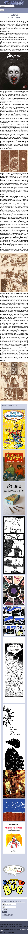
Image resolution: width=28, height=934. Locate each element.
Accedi (4, 911)
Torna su (26, 932)
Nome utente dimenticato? (8, 914)
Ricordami (6, 909)
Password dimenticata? (7, 915)
